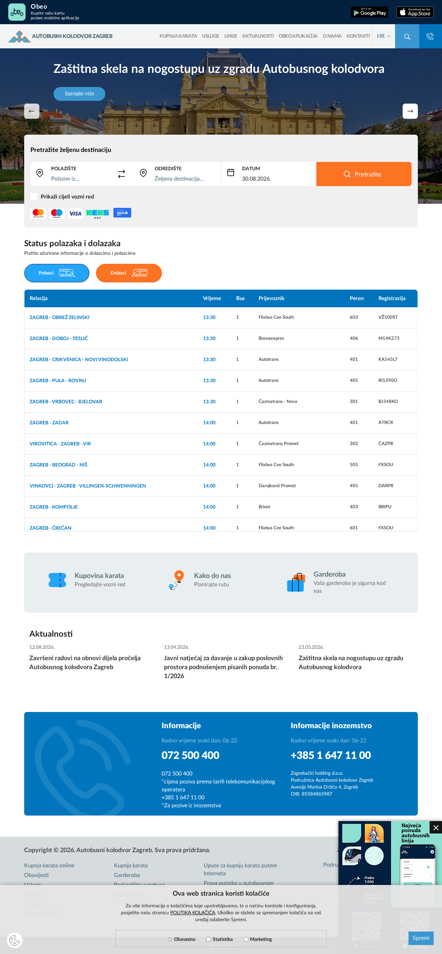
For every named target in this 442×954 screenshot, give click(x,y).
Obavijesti (36, 875)
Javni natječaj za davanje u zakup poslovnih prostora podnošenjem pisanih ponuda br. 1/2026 (223, 667)
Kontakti (358, 36)
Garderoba (127, 875)
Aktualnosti (257, 36)
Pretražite (368, 175)
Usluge (210, 36)
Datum (251, 168)
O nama (332, 36)
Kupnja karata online (49, 865)
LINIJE (230, 36)
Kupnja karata (131, 865)
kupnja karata (178, 36)
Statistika (223, 939)
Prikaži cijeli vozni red (67, 197)
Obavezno (184, 939)
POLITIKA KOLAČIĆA (192, 912)
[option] (221, 410)
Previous (31, 111)
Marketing (261, 939)
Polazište (63, 168)
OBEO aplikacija (298, 36)
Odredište (168, 168)
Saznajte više (79, 93)
